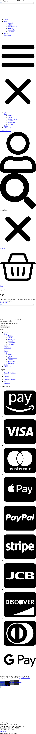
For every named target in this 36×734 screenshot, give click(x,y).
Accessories (11, 30)
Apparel (10, 28)
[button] (18, 73)
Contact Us (7, 35)
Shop (5, 21)
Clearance (11, 31)
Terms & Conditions (10, 373)
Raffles (6, 33)
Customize (7, 376)
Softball (10, 25)
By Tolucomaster (24, 678)
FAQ (5, 374)
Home (6, 19)
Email (2, 325)
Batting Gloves (12, 26)
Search (2, 210)
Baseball (10, 23)
